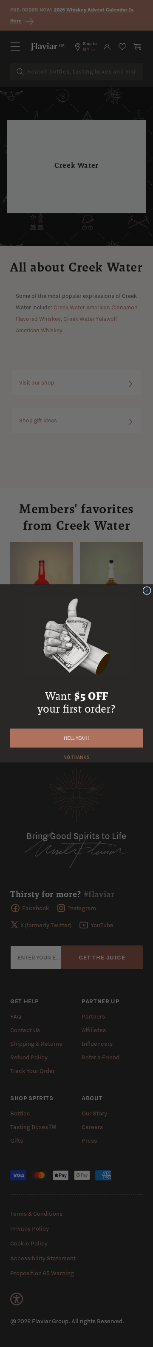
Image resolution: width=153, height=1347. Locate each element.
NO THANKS (76, 756)
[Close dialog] (147, 590)
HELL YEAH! (76, 738)
